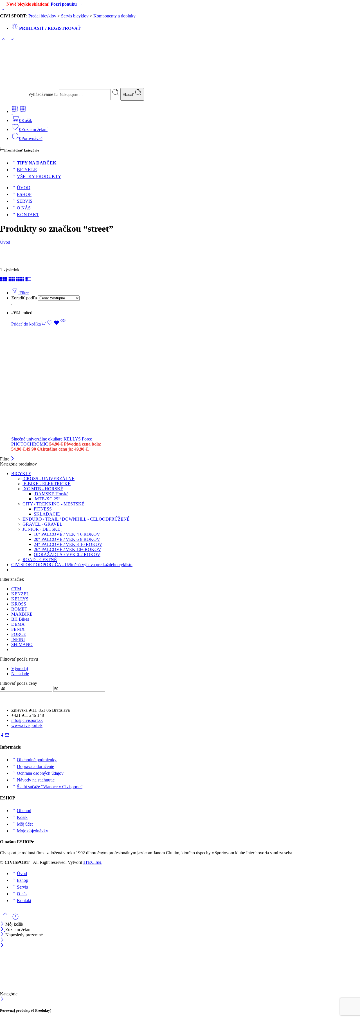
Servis (22, 887)
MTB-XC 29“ (47, 498)
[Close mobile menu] (2, 945)
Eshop (22, 880)
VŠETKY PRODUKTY (39, 176)
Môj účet (25, 824)
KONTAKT (28, 214)
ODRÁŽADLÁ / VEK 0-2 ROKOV (67, 554)
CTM (16, 588)
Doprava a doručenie (35, 766)
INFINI (18, 639)
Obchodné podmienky (37, 759)
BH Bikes (20, 619)
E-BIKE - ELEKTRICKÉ (46, 483)
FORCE (18, 634)
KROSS (18, 604)
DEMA (18, 624)
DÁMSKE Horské (51, 493)
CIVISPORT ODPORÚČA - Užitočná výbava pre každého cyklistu (71, 564)
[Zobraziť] (3, 10)
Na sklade (20, 673)
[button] (28, 324)
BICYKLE (27, 169)
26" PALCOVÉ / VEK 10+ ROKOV (67, 549)
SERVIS (24, 201)
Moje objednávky (32, 830)
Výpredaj (19, 668)
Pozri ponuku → (66, 4)
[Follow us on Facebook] (2, 736)
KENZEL (20, 593)
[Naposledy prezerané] (15, 918)
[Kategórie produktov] (15, 111)
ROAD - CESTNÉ (39, 559)
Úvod (5, 242)
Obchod (24, 810)
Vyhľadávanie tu (43, 94)
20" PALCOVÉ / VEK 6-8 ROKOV (67, 539)
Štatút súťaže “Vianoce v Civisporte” (49, 786)
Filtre (23, 292)
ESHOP (24, 194)
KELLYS (19, 599)
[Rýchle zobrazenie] (63, 324)
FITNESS (43, 509)
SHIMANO (22, 644)
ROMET (19, 609)
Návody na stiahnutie (36, 780)
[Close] (2, 934)
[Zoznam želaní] (53, 324)
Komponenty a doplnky (114, 15)
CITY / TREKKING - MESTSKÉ (53, 503)
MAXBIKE (22, 614)
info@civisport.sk (27, 720)
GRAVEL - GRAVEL (42, 524)
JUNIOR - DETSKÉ (41, 529)
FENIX (18, 629)
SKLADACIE (47, 514)
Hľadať (129, 94)
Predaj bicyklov (42, 15)
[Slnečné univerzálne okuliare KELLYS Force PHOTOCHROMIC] (89, 382)
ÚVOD (23, 187)
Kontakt (24, 900)
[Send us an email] (7, 736)
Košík (22, 817)
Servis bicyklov (75, 15)
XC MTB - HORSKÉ (42, 488)
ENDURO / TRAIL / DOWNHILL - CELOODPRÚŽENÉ (76, 519)
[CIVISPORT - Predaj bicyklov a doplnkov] (42, 84)
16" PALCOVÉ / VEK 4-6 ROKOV (67, 534)
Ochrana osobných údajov (40, 773)
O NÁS (24, 207)
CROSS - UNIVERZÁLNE (48, 478)
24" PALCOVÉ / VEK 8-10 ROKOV (68, 544)
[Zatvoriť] (12, 459)
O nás (22, 893)
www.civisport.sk (26, 725)
